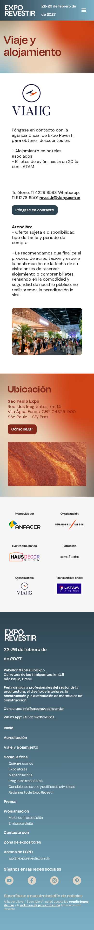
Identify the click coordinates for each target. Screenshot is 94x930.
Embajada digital (21, 823)
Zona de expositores (22, 842)
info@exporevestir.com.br (43, 709)
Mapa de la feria (21, 775)
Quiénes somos (21, 763)
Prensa (10, 801)
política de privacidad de (40, 905)
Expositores (18, 769)
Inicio (8, 727)
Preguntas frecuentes (26, 781)
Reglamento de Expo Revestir (31, 792)
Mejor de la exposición (26, 817)
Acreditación (15, 737)
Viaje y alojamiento (21, 747)
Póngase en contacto (34, 210)
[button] (84, 10)
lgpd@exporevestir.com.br (29, 858)
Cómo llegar (22, 429)
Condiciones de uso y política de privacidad (42, 786)
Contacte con (16, 832)
